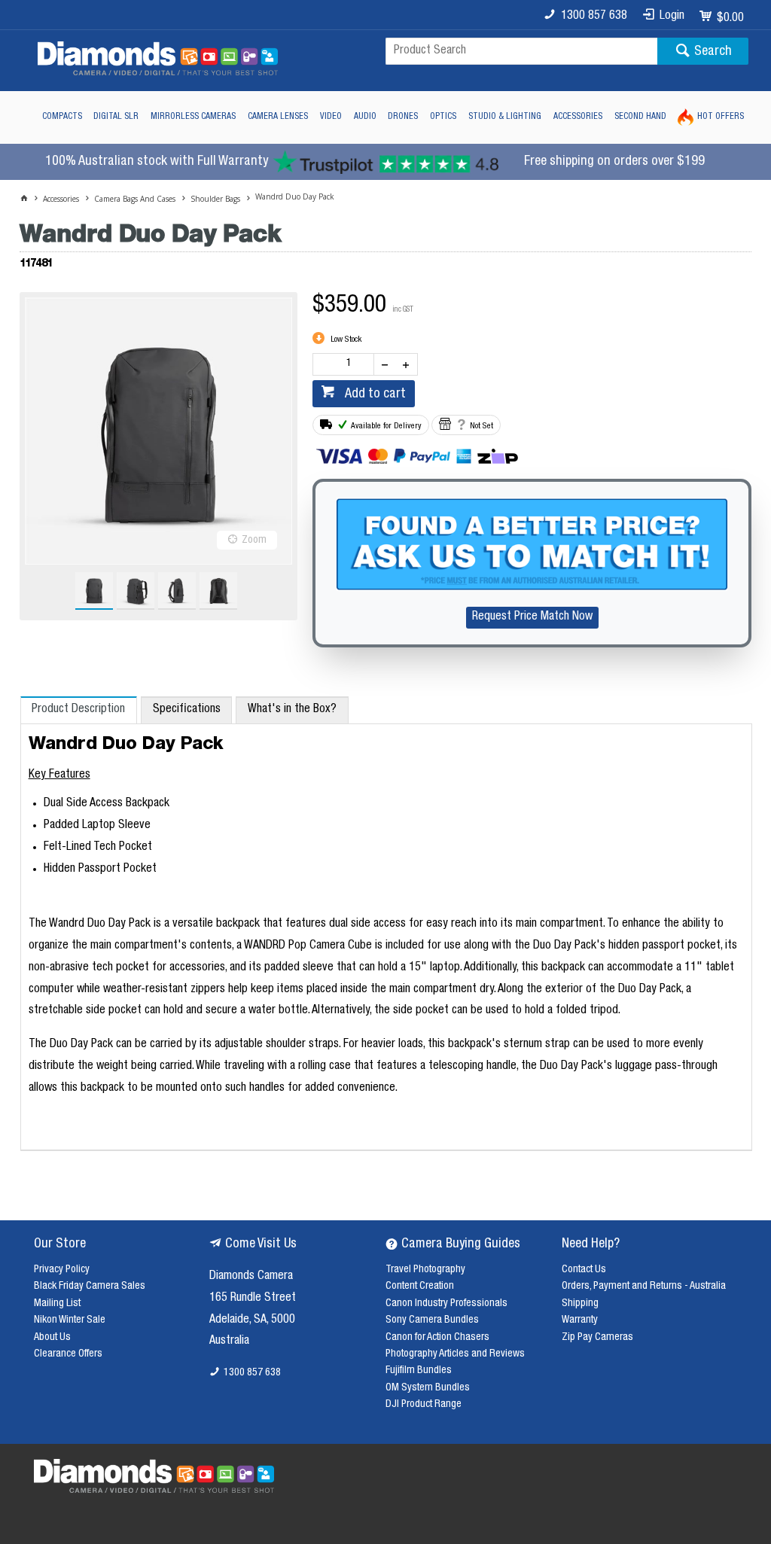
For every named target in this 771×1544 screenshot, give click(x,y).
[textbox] (521, 51)
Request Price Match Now (532, 617)
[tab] (78, 709)
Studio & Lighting (504, 116)
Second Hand (640, 116)
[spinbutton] (346, 364)
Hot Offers (720, 116)
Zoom (254, 540)
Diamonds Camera (251, 1277)
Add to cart (374, 394)
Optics (443, 116)
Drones (403, 116)
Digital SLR (116, 116)
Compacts (62, 116)
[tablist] (387, 924)
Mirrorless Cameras (193, 116)
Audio (365, 116)
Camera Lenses (278, 116)
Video (331, 116)
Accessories (577, 116)
